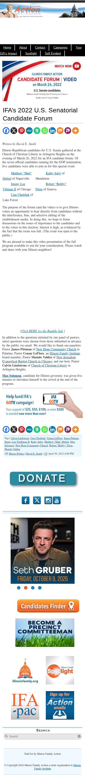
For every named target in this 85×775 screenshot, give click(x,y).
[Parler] (67, 130)
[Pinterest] (21, 130)
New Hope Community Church (56, 349)
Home (7, 47)
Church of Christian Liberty (49, 365)
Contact (40, 47)
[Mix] (60, 130)
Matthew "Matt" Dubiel (56, 441)
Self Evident (53, 53)
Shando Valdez (12, 449)
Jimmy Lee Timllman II (17, 441)
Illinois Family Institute (65, 353)
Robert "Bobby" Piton (61, 445)
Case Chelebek (20, 194)
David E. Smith (34, 453)
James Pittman (71, 438)
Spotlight (31, 53)
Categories (60, 47)
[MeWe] (29, 130)
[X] (13, 130)
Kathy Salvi (53, 173)
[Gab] (37, 130)
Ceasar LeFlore (55, 438)
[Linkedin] (52, 130)
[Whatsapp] (44, 130)
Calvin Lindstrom (20, 438)
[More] (75, 130)
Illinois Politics (16, 453)
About (23, 47)
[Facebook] (6, 130)
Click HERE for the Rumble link (42, 331)
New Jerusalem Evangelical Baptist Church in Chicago (39, 359)
